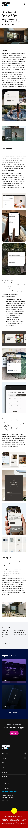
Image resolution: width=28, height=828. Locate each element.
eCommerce (4, 639)
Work (3, 762)
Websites (4, 636)
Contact (4, 777)
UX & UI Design (5, 634)
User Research (5, 630)
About (3, 767)
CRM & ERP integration (19, 632)
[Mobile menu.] (25, 3)
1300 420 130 (6, 788)
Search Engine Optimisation (20, 634)
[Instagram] (5, 783)
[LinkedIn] (8, 783)
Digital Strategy (5, 632)
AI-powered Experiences (19, 630)
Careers (4, 772)
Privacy (3, 800)
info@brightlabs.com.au (9, 791)
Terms (7, 800)
